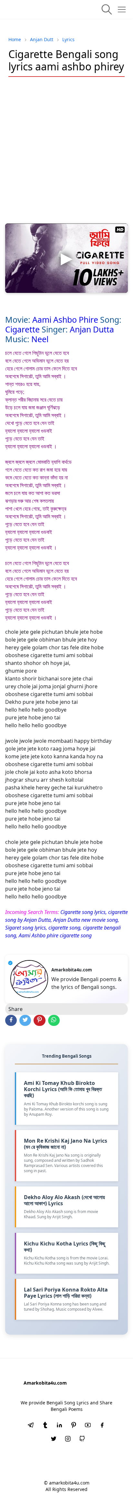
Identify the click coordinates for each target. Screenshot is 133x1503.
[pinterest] (73, 1425)
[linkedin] (59, 1425)
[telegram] (30, 1425)
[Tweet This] (25, 1020)
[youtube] (88, 1425)
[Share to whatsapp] (54, 1020)
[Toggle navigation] (122, 9)
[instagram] (68, 1439)
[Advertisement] (66, 150)
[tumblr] (45, 1425)
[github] (82, 1439)
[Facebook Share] (11, 1020)
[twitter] (53, 1439)
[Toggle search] (107, 9)
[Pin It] (39, 1020)
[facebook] (102, 1425)
